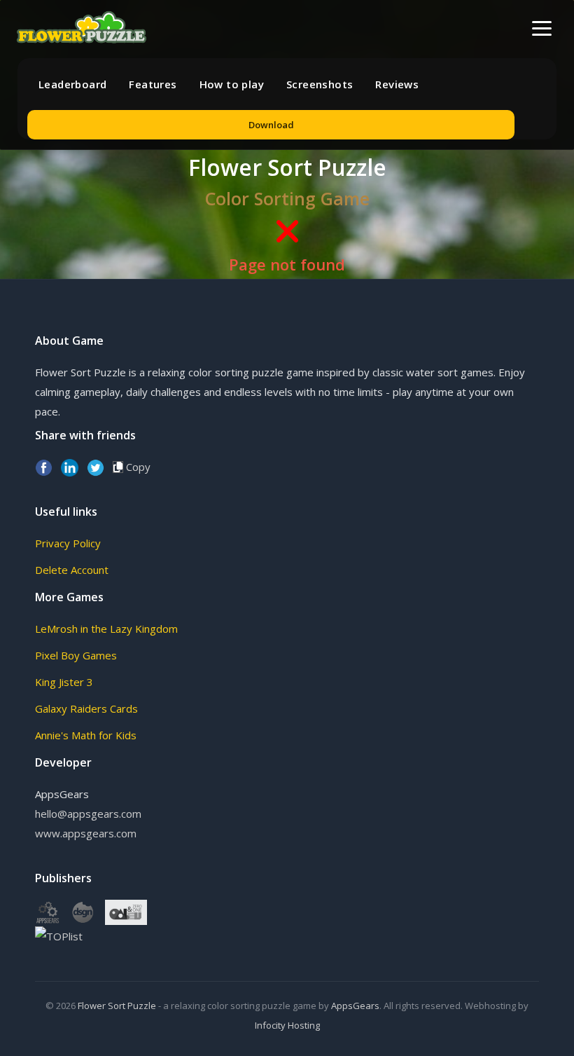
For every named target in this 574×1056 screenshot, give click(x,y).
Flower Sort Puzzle (117, 1005)
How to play (232, 84)
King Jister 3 (64, 682)
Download (271, 124)
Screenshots (319, 84)
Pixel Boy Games (76, 655)
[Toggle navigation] (541, 28)
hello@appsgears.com (88, 814)
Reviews (397, 84)
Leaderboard (72, 84)
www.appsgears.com (85, 833)
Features (152, 84)
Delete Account (71, 570)
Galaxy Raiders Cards (86, 708)
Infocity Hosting (287, 1025)
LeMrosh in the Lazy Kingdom (106, 629)
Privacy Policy (68, 543)
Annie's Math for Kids (85, 735)
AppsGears (355, 1005)
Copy (136, 467)
